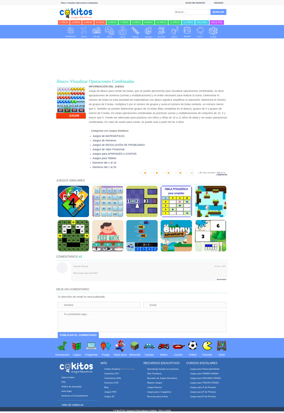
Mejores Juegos (154, 383)
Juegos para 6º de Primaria (203, 396)
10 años (161, 22)
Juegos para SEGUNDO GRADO (205, 378)
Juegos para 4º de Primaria (203, 387)
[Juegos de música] (174, 31)
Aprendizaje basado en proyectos (163, 369)
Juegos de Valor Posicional (108, 149)
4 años (88, 22)
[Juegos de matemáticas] (71, 31)
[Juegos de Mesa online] (213, 31)
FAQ (63, 382)
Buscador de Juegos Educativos (162, 378)
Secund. (202, 22)
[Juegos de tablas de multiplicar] (84, 31)
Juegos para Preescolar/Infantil (204, 369)
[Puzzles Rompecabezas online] (200, 31)
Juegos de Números (104, 140)
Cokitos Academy (112, 369)
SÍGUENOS (218, 3)
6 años (112, 22)
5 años (100, 22)
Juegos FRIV (110, 392)
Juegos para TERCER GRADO (204, 383)
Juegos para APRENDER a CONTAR (114, 153)
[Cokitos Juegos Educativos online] (77, 13)
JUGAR (72, 115)
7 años (124, 22)
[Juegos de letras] (123, 31)
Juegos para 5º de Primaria (203, 392)
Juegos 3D (109, 396)
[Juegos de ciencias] (135, 31)
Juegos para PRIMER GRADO (204, 373)
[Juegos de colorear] (161, 31)
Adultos (216, 22)
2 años (63, 22)
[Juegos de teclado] (97, 31)
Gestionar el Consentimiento (74, 396)
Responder (221, 279)
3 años (76, 22)
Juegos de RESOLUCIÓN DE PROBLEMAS (118, 144)
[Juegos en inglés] (110, 31)
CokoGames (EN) (112, 378)
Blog (106, 387)
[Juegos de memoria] (187, 31)
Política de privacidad (71, 386)
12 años (188, 22)
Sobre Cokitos (68, 377)
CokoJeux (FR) (111, 383)
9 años (148, 22)
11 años (175, 22)
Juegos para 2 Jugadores (159, 392)
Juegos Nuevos (154, 387)
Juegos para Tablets (104, 158)
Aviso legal (66, 391)
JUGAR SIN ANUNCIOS (195, 3)
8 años (136, 22)
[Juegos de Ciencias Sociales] (148, 31)
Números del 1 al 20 (104, 167)
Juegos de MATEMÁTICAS (108, 136)
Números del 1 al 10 (104, 162)
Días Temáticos (154, 373)
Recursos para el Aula (157, 396)
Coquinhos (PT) (111, 373)
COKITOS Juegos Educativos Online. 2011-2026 (142, 410)
